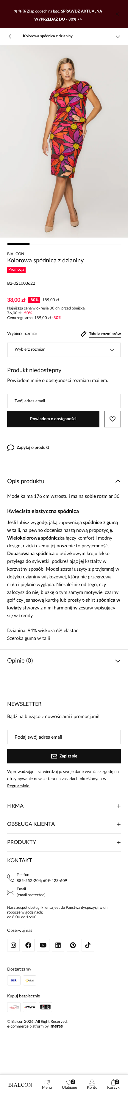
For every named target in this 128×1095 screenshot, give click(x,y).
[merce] (56, 1026)
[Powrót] (10, 36)
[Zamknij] (117, 14)
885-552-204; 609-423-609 (42, 881)
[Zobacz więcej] (118, 36)
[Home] (20, 1085)
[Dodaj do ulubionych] (112, 419)
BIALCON (15, 254)
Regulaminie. (18, 786)
